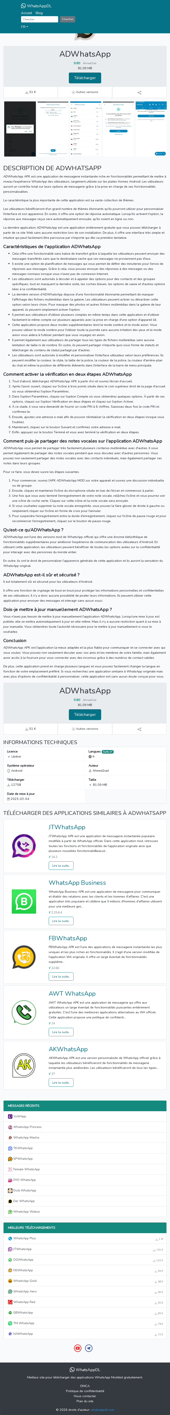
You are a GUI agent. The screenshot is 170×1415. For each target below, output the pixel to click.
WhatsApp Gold (87, 1281)
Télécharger (85, 77)
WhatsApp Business (77, 883)
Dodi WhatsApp (24, 1190)
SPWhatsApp (22, 1158)
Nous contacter (85, 1396)
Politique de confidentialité (85, 1391)
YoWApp (19, 1116)
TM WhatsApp (87, 1323)
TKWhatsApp (22, 1148)
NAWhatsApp (87, 1333)
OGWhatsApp (87, 1259)
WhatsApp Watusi (26, 1211)
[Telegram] (89, 1348)
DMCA (85, 1386)
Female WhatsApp (26, 1169)
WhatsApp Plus (87, 1238)
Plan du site (85, 1401)
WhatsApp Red (87, 1302)
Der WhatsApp (23, 1201)
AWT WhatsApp (72, 993)
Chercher (67, 19)
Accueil (26, 13)
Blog (39, 13)
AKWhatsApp (68, 1049)
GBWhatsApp (87, 1312)
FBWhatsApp (68, 938)
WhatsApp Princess (27, 1127)
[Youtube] (77, 1348)
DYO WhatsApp (24, 1180)
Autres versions (86, 92)
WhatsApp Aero (87, 1291)
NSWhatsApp (87, 1270)
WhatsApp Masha (25, 1137)
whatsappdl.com (102, 1410)
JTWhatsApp (67, 827)
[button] (85, 27)
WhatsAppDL (39, 6)
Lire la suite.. (61, 865)
